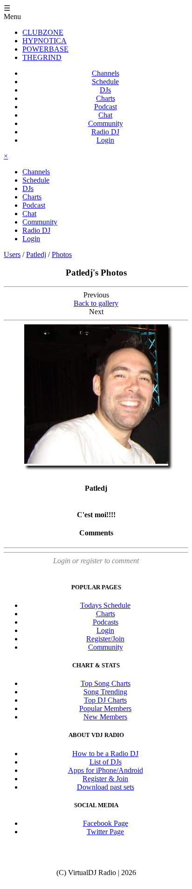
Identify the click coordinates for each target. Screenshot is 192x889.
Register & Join (105, 779)
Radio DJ (105, 132)
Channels (105, 73)
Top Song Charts (105, 683)
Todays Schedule (105, 605)
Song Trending (105, 692)
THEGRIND (42, 57)
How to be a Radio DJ (105, 753)
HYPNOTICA (44, 41)
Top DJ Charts (105, 700)
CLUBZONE (42, 32)
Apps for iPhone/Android (105, 770)
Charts (105, 98)
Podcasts (105, 622)
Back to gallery (96, 303)
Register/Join (105, 639)
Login (105, 140)
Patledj (36, 254)
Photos (62, 254)
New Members (105, 717)
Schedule (105, 82)
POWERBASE (45, 49)
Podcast (105, 107)
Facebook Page (105, 823)
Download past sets (105, 787)
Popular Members (105, 708)
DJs (105, 90)
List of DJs (105, 762)
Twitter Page (105, 832)
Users (12, 254)
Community (105, 123)
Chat (105, 115)
